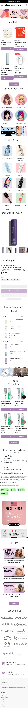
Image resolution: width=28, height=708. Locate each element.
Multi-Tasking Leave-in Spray (17, 351)
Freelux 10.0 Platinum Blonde (7, 429)
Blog (2, 695)
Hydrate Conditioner (15, 359)
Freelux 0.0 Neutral (6, 403)
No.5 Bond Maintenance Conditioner (15, 334)
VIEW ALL (23, 316)
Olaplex (2, 40)
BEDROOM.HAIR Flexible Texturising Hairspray (6, 70)
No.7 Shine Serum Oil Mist (16, 319)
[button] (14, 295)
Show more (14, 84)
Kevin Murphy (4, 67)
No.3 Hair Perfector (15, 326)
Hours (2, 704)
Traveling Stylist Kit (6, 42)
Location (3, 702)
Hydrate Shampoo (14, 344)
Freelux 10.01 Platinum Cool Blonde (20, 429)
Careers (2, 699)
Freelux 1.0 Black (19, 403)
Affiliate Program (4, 697)
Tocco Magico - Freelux (5, 401)
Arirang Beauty (17, 40)
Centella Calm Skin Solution (19, 69)
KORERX (16, 67)
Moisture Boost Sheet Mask (20, 43)
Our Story (3, 706)
